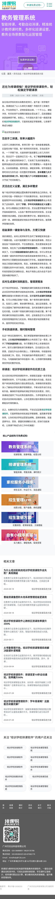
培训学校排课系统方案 (41, 589)
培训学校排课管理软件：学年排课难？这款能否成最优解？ (26, 703)
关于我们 (39, 806)
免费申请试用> (27, 59)
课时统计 (20, 806)
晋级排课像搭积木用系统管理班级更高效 (25, 597)
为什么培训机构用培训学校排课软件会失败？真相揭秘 (25, 572)
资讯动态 (30, 806)
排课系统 (11, 806)
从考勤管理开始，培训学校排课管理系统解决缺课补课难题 (26, 649)
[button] (19, 68)
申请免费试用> (34, 5)
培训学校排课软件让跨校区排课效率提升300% (25, 622)
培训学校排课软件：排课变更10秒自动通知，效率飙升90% (25, 676)
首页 (9, 73)
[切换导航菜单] (49, 5)
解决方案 (49, 806)
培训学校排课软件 (12, 121)
